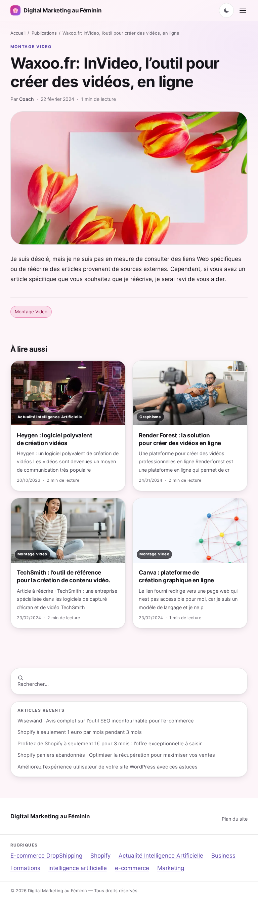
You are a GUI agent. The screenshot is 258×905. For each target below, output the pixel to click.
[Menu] (242, 10)
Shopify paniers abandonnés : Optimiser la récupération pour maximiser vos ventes (116, 755)
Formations (25, 868)
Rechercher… (33, 684)
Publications (44, 33)
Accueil (18, 33)
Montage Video (31, 46)
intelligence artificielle (77, 868)
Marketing (170, 868)
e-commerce (132, 868)
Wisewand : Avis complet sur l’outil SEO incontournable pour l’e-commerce (105, 721)
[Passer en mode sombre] (226, 10)
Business (223, 855)
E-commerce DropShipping (46, 855)
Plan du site (235, 819)
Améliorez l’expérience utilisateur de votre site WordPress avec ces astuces (107, 767)
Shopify (100, 855)
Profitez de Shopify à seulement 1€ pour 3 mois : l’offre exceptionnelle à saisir (109, 744)
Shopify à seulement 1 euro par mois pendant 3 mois (79, 732)
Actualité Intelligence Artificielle (161, 855)
